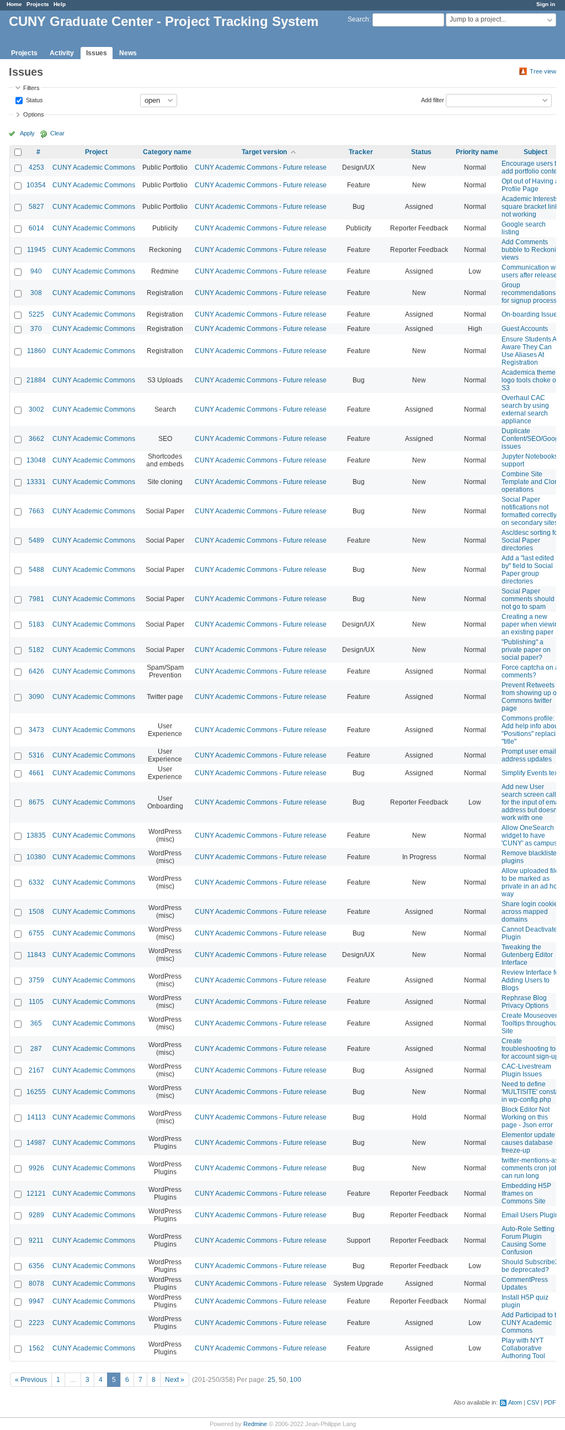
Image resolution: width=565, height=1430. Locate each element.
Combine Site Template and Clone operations (532, 481)
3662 (36, 439)
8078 (36, 1283)
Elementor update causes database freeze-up (528, 1142)
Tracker (361, 152)
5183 (36, 624)
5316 (36, 755)
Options (33, 114)
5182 (36, 650)
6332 (36, 882)
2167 (36, 1070)
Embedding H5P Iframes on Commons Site (526, 1193)
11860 (36, 351)
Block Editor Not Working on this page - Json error (527, 1117)
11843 (36, 955)
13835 (36, 835)
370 (36, 329)
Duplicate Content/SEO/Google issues (533, 438)
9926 (36, 1168)
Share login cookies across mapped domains (531, 911)
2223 (36, 1323)
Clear (57, 133)
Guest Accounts (525, 329)
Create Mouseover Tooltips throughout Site (530, 1023)
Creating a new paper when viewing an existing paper (532, 624)
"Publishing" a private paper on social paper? (526, 649)
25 (271, 1380)
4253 (36, 167)
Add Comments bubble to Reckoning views (533, 249)
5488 (36, 570)
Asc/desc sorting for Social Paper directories (531, 540)
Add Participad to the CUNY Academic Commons (533, 1322)
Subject (535, 152)
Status (33, 99)
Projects (37, 4)
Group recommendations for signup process (529, 292)
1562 (36, 1348)
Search (358, 19)
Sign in (545, 4)
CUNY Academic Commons (93, 167)
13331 (36, 482)
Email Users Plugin (530, 1215)
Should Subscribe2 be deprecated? (530, 1266)
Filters (31, 88)
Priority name (477, 152)
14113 (36, 1117)
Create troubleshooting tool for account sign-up (531, 1048)
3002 (36, 409)
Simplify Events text (530, 773)
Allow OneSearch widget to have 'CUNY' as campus (529, 835)
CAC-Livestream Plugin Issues (526, 1070)
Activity (62, 53)
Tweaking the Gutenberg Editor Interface (527, 954)
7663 (36, 511)
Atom (515, 1402)
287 (36, 1049)
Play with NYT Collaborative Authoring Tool (523, 1348)
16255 (36, 1092)
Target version (264, 152)
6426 (36, 671)
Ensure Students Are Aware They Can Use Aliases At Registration (532, 350)
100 (295, 1380)
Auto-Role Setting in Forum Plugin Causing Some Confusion (532, 1240)
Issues (96, 53)
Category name (167, 152)
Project (96, 152)
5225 (36, 314)
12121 (36, 1193)
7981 (36, 599)
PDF (550, 1402)
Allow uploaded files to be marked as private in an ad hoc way (532, 882)
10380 (36, 857)
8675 (36, 802)
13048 (36, 460)
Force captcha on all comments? (532, 671)
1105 (36, 1002)
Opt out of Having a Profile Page (530, 185)
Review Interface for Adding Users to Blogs (531, 980)
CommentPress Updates (525, 1283)
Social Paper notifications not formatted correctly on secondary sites (530, 511)
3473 (36, 730)
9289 (36, 1215)
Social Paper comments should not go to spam (528, 599)
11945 (36, 250)
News (128, 53)
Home (14, 4)
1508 (36, 912)
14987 (36, 1143)
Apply (27, 133)
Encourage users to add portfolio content (532, 167)
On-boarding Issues (531, 314)
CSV (533, 1402)
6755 (36, 933)
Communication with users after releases (532, 271)
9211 (36, 1240)
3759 (36, 980)
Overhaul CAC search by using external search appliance (525, 409)
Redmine (255, 1424)
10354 (36, 185)
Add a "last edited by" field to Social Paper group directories (528, 569)
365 (36, 1023)
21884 (36, 380)
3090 (36, 697)
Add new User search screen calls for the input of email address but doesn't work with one (532, 802)
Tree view (543, 71)
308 (36, 293)
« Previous (31, 1380)
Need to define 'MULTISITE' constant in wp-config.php (533, 1091)
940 (36, 271)
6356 (36, 1266)
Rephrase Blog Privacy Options (525, 1002)
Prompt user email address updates (529, 755)
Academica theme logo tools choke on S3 (531, 380)
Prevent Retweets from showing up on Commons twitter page (531, 696)
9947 (36, 1301)
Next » (174, 1380)
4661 (36, 773)
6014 (36, 228)
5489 (36, 540)
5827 (36, 207)
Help (60, 4)
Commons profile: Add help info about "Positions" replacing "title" (532, 729)
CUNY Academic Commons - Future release (261, 167)
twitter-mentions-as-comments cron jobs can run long (532, 1168)
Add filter (432, 99)
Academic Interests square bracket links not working (532, 206)
